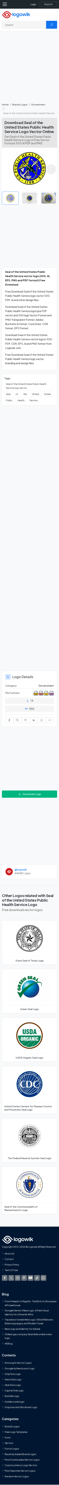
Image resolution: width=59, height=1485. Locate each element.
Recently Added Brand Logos (20, 1454)
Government (38, 104)
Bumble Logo (12, 1396)
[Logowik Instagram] (17, 1278)
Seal (8, 394)
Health (21, 400)
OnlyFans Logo (13, 1373)
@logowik (21, 869)
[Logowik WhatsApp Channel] (43, 1278)
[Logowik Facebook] (5, 1278)
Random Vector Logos (17, 1476)
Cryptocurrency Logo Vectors (21, 1465)
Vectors (9, 1443)
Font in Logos (12, 1448)
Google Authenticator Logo (20, 1368)
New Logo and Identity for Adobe (22, 1329)
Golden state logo (14, 1401)
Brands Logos (20, 104)
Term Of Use (11, 1270)
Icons (8, 1437)
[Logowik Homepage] (16, 14)
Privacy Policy (12, 1264)
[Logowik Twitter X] (11, 1278)
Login (33, 4)
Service (34, 400)
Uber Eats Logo (13, 1385)
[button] (51, 169)
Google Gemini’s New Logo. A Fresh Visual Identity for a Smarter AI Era (27, 1312)
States (47, 394)
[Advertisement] (29, 68)
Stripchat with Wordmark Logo (21, 1407)
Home (5, 104)
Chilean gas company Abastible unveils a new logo (28, 1336)
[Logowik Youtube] (30, 1278)
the (25, 394)
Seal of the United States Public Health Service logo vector (26, 385)
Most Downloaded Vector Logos (22, 1459)
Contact (9, 1259)
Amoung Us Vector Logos (18, 1362)
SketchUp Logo (13, 1379)
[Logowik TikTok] (37, 1278)
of (17, 394)
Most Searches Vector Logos (20, 1470)
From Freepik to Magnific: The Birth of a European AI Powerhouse (31, 1303)
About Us (9, 1253)
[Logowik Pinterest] (24, 1278)
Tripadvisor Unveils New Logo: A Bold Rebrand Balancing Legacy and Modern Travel (29, 1321)
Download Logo (31, 794)
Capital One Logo (14, 1390)
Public (9, 400)
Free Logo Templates (16, 1432)
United (35, 394)
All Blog (9, 1343)
